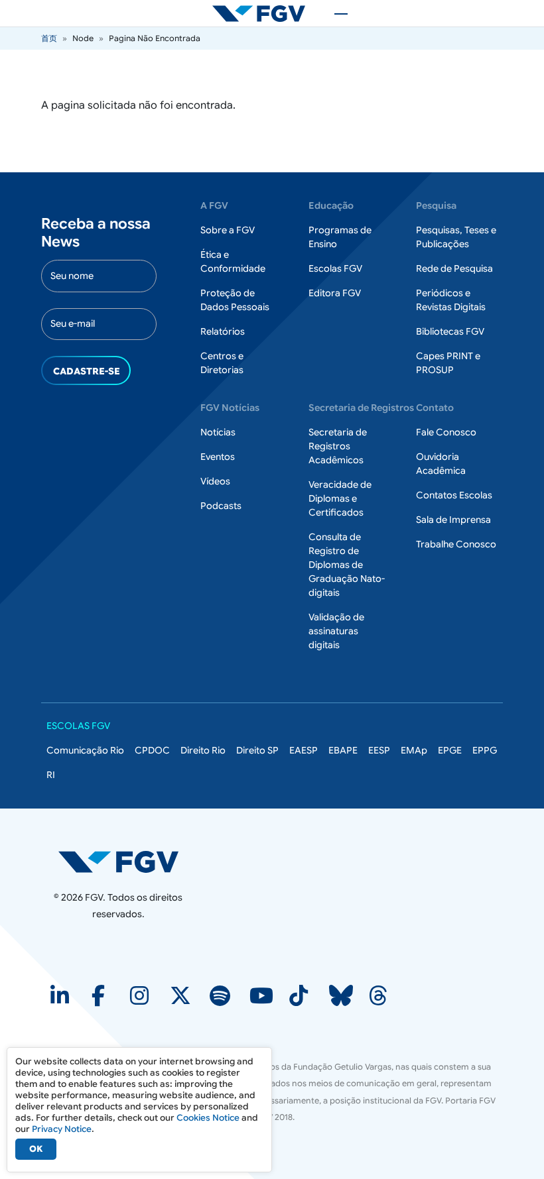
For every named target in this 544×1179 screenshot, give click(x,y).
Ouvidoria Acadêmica (441, 464)
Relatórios (222, 331)
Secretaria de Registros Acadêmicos (337, 446)
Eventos (217, 457)
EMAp (414, 750)
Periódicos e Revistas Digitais (451, 300)
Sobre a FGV (227, 230)
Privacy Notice (62, 1129)
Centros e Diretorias (221, 363)
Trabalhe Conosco (456, 544)
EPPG (484, 750)
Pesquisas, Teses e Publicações (456, 237)
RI (50, 775)
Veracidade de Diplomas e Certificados (340, 498)
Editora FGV (334, 293)
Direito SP (257, 750)
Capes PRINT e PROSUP (448, 363)
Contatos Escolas (454, 495)
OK (35, 1148)
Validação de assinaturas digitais (336, 631)
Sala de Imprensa (453, 520)
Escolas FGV (335, 268)
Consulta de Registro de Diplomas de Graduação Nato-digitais (346, 564)
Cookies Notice (207, 1117)
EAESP (303, 750)
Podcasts (220, 506)
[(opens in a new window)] (61, 1000)
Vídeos (215, 481)
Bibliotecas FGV (450, 331)
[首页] (264, 13)
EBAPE (343, 750)
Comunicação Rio (85, 750)
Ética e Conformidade (232, 261)
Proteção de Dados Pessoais (234, 300)
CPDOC (152, 750)
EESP (379, 750)
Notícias (218, 432)
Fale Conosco (446, 432)
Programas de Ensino (340, 237)
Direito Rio (203, 750)
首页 (49, 38)
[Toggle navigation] (334, 13)
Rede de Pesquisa (454, 268)
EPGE (450, 750)
